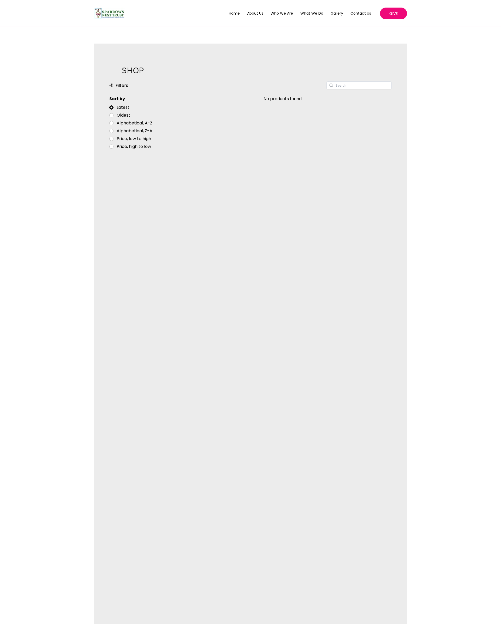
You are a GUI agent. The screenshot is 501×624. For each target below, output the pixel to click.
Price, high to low (134, 147)
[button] (393, 13)
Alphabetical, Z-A (134, 131)
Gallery (337, 13)
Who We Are (282, 13)
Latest (123, 107)
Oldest (123, 115)
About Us (255, 13)
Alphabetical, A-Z (134, 123)
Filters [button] (122, 85)
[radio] (119, 107)
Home (234, 13)
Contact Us (360, 13)
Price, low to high (134, 139)
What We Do (311, 13)
